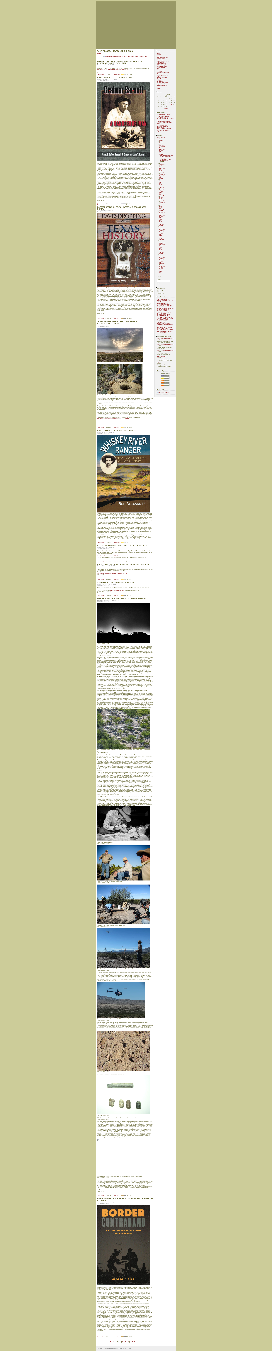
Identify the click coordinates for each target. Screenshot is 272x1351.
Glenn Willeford (161, 356)
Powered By (160, 371)
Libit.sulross (160, 62)
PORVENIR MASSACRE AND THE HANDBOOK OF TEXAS (165, 317)
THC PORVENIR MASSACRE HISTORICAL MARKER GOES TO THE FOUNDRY (165, 331)
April (160, 170)
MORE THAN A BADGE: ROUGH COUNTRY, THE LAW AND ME (165, 301)
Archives (159, 135)
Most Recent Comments (164, 336)
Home (158, 53)
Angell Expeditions (162, 84)
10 (130, 1342)
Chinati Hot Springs (162, 65)
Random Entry (161, 112)
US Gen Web (160, 81)
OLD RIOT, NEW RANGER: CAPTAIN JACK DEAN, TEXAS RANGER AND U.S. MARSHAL (165, 307)
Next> (136, 1342)
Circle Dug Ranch (162, 66)
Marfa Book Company (163, 72)
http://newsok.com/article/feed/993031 (107, 556)
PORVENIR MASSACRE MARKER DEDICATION (163, 315)
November (162, 146)
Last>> (140, 1342)
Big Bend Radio (161, 63)
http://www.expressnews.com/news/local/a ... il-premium (113, 418)
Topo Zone (160, 78)
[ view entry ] (100, 74)
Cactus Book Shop (162, 85)
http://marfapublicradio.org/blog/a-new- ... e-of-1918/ (127, 589)
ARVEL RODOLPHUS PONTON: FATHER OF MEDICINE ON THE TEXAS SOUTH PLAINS (164, 311)
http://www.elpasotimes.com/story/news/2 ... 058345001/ (112, 69)
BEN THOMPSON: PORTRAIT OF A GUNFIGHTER (165, 328)
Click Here (100, 53)
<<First (111, 1342)
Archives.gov (160, 59)
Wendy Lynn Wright (162, 82)
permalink (117, 74)
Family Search (161, 67)
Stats (158, 56)
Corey (158, 362)
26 (171, 104)
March (160, 165)
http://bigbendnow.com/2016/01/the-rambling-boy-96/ (112, 573)
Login (158, 88)
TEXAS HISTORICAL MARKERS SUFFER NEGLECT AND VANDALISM (165, 119)
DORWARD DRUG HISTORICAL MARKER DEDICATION (163, 126)
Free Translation (161, 70)
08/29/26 (166, 108)
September (162, 149)
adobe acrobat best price (117, 590)
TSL (158, 76)
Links (158, 51)
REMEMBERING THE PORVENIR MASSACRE (163, 304)
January (161, 142)
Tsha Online (160, 80)
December (162, 145)
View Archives (161, 137)
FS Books (159, 71)
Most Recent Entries (162, 297)
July (160, 151)
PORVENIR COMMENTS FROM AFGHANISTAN (163, 115)
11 (132, 1342)
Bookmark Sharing (162, 389)
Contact (159, 54)
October (161, 140)
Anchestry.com (161, 58)
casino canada (114, 650)
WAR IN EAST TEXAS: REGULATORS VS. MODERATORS (163, 321)
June (160, 153)
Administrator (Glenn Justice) (165, 338)
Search (159, 276)
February (161, 172)
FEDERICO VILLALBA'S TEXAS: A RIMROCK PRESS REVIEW (164, 122)
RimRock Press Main (162, 57)
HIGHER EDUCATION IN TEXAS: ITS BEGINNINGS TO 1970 (165, 325)
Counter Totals (161, 288)
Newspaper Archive (162, 75)
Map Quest (160, 73)
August (161, 150)
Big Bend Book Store (163, 61)
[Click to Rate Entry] (121, 74)
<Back (115, 1342)
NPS (158, 68)
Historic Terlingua (162, 77)
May (160, 169)
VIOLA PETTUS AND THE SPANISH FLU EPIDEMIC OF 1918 (164, 130)
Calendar (159, 92)
